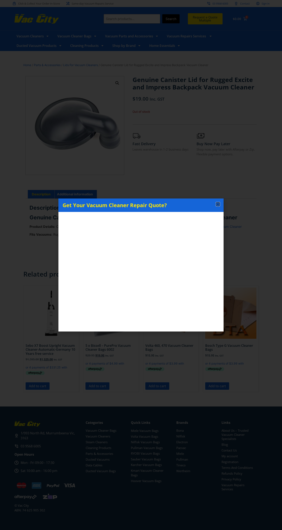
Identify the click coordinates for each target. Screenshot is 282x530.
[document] (141, 265)
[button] (217, 204)
